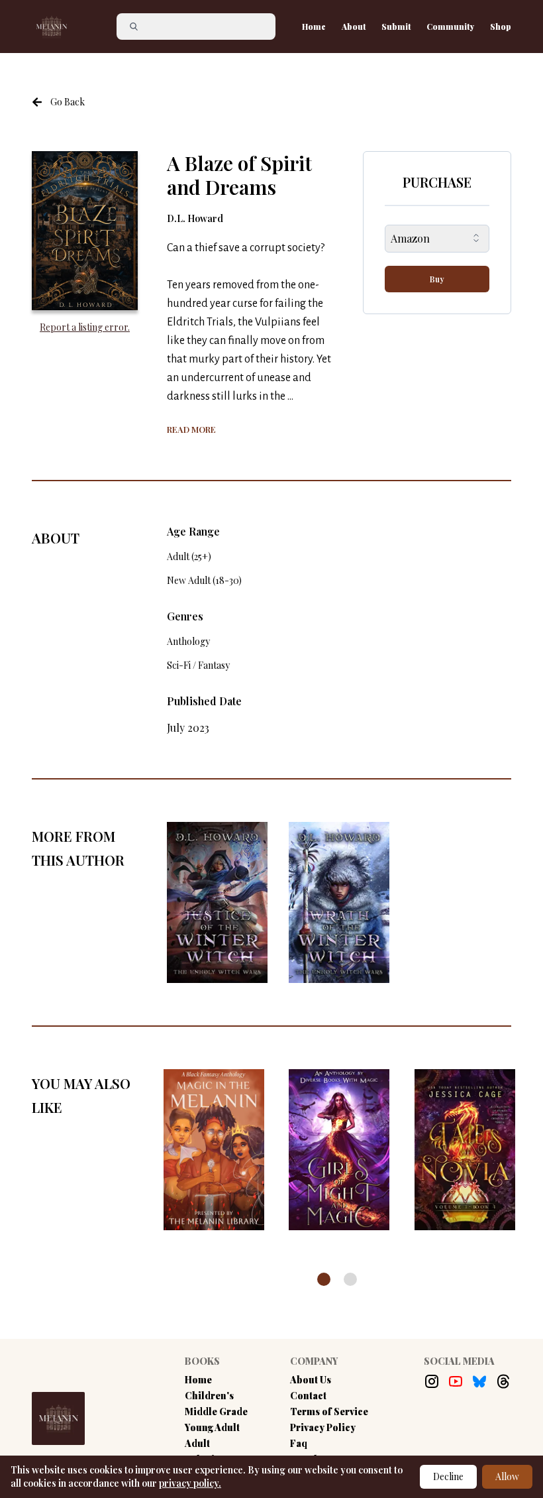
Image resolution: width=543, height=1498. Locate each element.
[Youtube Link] (456, 1381)
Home (314, 26)
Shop (500, 26)
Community (450, 26)
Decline (448, 1476)
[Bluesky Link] (479, 1381)
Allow (507, 1476)
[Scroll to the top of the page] (505, 1434)
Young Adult (212, 1427)
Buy (437, 279)
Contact (308, 1395)
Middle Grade (216, 1411)
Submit (396, 26)
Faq (298, 1443)
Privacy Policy (323, 1427)
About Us (310, 1379)
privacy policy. (190, 1483)
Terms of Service (329, 1411)
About (354, 26)
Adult (197, 1443)
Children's (209, 1395)
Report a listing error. (85, 327)
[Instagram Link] (432, 1381)
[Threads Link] (503, 1381)
